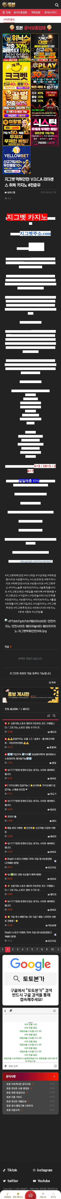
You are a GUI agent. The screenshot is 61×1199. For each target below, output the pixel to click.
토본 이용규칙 (13, 1110)
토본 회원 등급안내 (16, 1093)
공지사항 (11, 1076)
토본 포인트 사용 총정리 (18, 1088)
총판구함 (22, 19)
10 (52, 949)
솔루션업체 (36, 19)
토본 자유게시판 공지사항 (19, 1084)
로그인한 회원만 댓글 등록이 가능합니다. (30, 673)
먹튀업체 (35, 12)
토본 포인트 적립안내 (16, 1101)
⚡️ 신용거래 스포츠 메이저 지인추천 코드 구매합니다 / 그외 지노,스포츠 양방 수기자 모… (29, 725)
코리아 (10, 816)
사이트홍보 (9, 19)
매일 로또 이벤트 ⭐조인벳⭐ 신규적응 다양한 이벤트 (30, 830)
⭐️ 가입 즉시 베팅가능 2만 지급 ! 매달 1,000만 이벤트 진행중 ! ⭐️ (30, 919)
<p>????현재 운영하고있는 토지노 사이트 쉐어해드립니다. (30, 772)
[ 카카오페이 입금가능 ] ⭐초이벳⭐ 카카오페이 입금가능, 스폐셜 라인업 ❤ (30, 787)
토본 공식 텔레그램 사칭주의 (20, 1106)
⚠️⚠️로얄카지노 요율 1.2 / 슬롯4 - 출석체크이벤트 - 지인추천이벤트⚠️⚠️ (29, 741)
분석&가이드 (51, 12)
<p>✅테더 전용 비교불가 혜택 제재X (24, 874)
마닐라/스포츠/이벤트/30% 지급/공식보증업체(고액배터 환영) (28, 861)
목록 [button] (53, 682)
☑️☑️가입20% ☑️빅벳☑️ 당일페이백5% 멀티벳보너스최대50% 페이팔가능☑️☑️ (30, 756)
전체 (8, 12)
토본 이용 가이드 (14, 1097)
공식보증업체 (20, 12)
